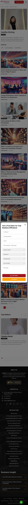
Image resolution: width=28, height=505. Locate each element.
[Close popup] (25, 224)
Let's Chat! (15, 275)
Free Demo (14, 279)
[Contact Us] (21, 502)
